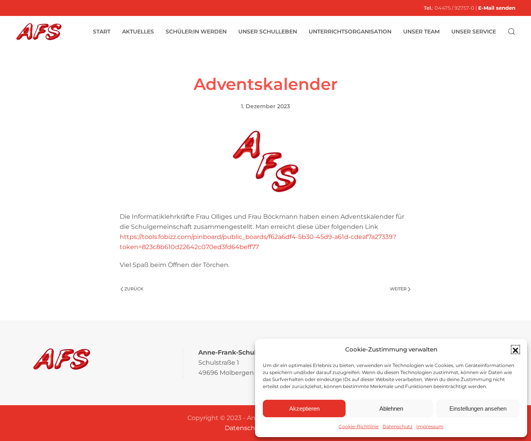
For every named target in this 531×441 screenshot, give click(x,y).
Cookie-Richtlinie (359, 426)
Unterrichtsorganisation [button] (350, 31)
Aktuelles (138, 31)
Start (101, 31)
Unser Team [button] (421, 31)
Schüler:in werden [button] (196, 31)
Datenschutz (397, 426)
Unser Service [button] (473, 31)
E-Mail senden (496, 8)
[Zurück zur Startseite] (39, 31)
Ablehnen (391, 408)
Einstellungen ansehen (478, 408)
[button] (515, 349)
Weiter (398, 289)
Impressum (430, 426)
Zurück (133, 289)
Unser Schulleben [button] (267, 31)
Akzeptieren (304, 408)
